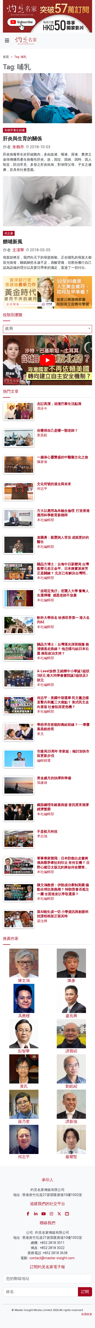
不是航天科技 (47, 831)
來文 (40, 734)
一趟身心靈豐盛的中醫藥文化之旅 (62, 457)
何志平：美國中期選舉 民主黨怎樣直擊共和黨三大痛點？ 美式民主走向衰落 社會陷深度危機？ (63, 702)
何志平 (42, 488)
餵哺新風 (12, 242)
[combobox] (47, 329)
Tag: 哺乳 (20, 57)
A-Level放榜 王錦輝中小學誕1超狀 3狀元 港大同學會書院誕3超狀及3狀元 (63, 675)
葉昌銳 (42, 435)
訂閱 (85, 1291)
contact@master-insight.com (52, 1258)
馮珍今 (42, 408)
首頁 (6, 57)
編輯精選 (44, 760)
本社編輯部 (45, 520)
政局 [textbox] (9, 328)
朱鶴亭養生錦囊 (14, 130)
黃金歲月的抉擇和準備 (54, 778)
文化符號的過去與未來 (54, 484)
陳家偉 (42, 462)
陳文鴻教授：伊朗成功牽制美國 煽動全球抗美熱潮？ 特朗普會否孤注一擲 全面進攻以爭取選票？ (63, 889)
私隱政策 (86, 1314)
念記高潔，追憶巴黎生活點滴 (59, 404)
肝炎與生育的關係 (22, 138)
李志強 (42, 836)
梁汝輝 (42, 921)
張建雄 (42, 783)
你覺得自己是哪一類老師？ (57, 430)
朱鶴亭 (18, 147)
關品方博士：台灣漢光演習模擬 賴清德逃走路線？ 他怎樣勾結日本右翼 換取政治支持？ (63, 648)
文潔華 (18, 250)
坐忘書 (8, 233)
